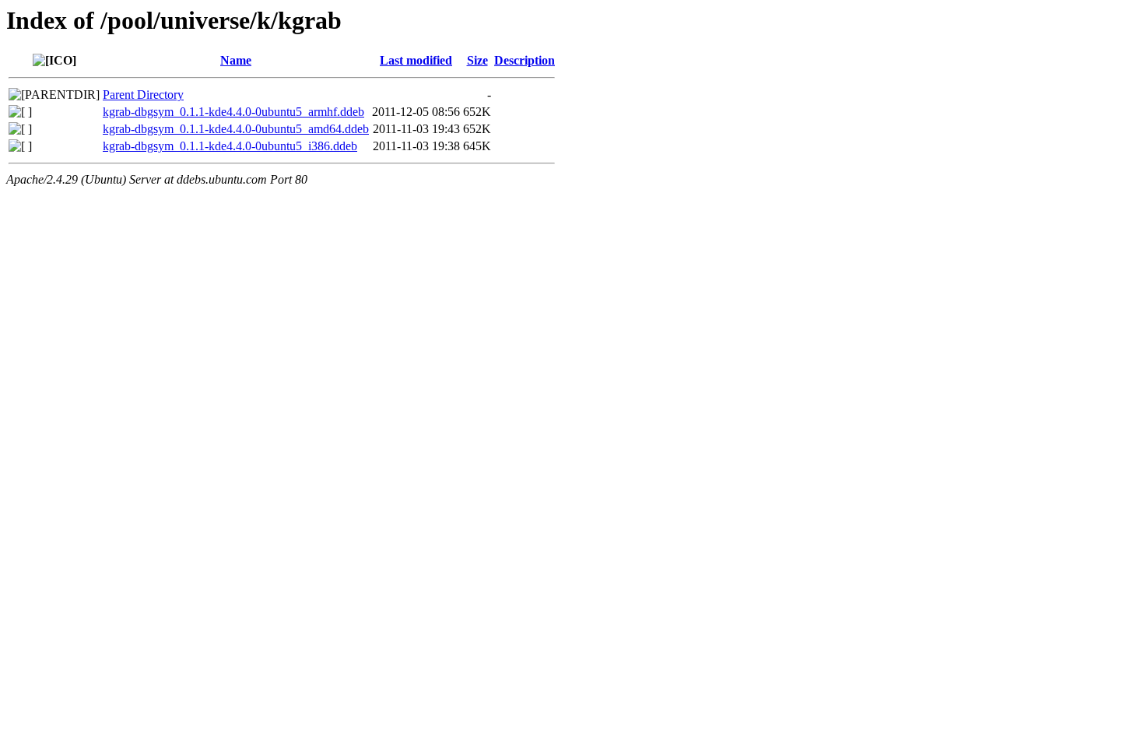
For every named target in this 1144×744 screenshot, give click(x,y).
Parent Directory (143, 94)
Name (235, 60)
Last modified (416, 60)
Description (524, 60)
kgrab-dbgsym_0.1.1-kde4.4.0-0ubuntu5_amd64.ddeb (236, 128)
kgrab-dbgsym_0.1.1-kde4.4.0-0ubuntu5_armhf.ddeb (233, 111)
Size (477, 60)
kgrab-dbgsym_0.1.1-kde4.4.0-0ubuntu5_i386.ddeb (230, 146)
